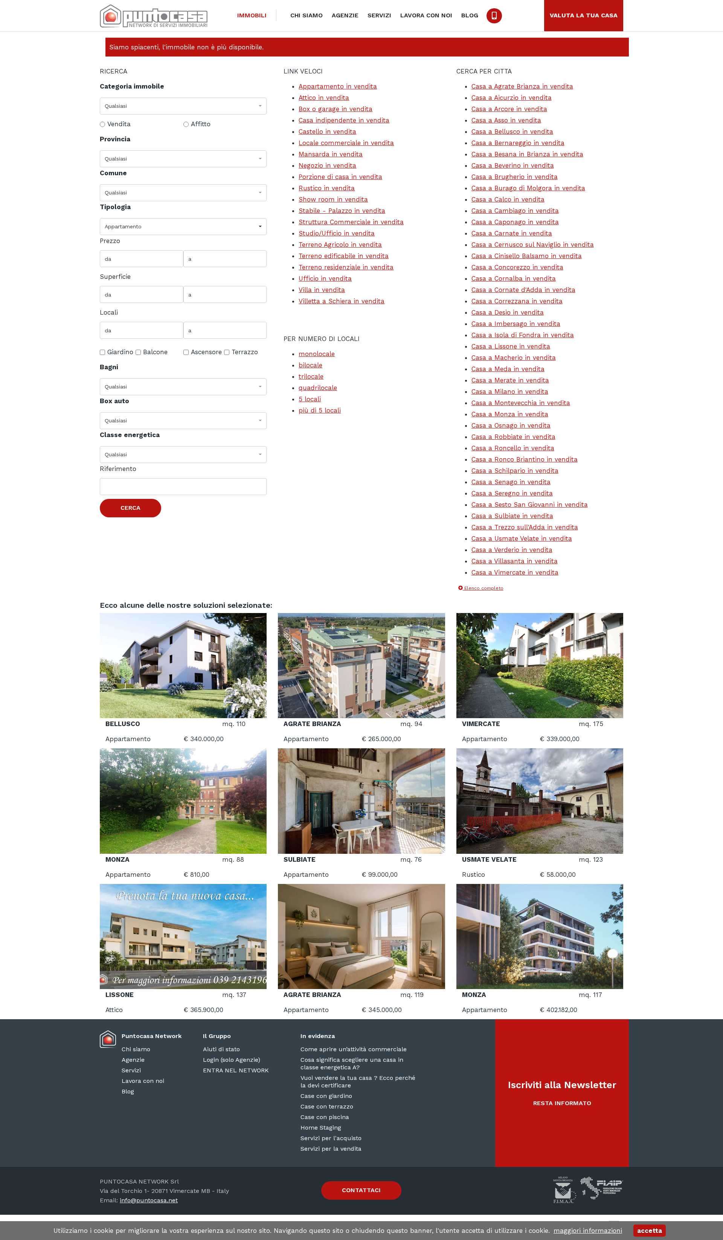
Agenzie (345, 15)
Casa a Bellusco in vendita (512, 131)
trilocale (311, 376)
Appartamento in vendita (338, 86)
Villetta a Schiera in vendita (341, 301)
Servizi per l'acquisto (331, 1138)
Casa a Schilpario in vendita (514, 470)
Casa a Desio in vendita (507, 312)
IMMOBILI (252, 15)
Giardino (120, 352)
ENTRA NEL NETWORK (236, 1070)
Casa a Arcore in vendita (509, 109)
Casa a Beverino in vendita (512, 165)
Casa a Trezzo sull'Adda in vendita (524, 527)
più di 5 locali (320, 410)
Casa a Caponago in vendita (515, 222)
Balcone (155, 352)
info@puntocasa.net (149, 1200)
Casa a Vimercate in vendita (514, 572)
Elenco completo (483, 588)
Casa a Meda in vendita (508, 369)
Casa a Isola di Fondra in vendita (522, 335)
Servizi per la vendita (331, 1148)
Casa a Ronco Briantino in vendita (524, 459)
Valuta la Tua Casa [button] (584, 15)
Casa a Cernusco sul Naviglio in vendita (532, 244)
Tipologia (115, 207)
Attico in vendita (324, 97)
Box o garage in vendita (335, 109)
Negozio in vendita (327, 165)
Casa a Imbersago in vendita (515, 323)
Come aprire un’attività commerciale (353, 1049)
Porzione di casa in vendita (340, 176)
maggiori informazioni (588, 1230)
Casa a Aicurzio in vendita (511, 97)
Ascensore (206, 352)
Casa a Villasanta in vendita (514, 561)
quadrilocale (318, 387)
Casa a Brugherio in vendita (514, 176)
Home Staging (320, 1127)
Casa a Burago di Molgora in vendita (528, 188)
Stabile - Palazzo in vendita (342, 210)
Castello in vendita (327, 131)
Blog (469, 15)
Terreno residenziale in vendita (346, 267)
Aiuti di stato (221, 1049)
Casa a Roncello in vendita (512, 448)
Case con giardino (326, 1095)
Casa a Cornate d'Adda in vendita (523, 290)
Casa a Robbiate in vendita (513, 436)
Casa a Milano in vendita (509, 391)
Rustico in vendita (327, 188)
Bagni (109, 367)
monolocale (317, 354)
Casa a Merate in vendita (510, 380)
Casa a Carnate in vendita (511, 233)
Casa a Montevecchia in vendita (520, 403)
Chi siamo (306, 15)
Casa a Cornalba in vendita (513, 278)
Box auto (114, 401)
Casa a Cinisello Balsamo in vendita (526, 256)
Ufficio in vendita (325, 278)
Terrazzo (245, 352)
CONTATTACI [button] (361, 1190)
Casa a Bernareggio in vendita (517, 143)
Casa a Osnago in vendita (511, 425)
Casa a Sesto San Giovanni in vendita (529, 504)
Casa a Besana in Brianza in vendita (527, 154)
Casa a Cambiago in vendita (515, 210)
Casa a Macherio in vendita (513, 357)
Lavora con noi (426, 15)
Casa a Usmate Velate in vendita (521, 538)
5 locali (310, 399)
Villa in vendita (322, 290)
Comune (113, 173)
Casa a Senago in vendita (511, 482)
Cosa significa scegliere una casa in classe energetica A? (351, 1063)
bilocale (310, 365)
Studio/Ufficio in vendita (337, 233)
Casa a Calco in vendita (508, 199)
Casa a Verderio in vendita (511, 549)
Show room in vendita (333, 199)
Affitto (200, 124)
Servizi (379, 15)
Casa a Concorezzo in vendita (517, 267)
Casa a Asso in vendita (506, 120)
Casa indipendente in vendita (344, 120)
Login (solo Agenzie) (231, 1059)
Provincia (115, 139)
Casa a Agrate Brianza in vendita (522, 86)
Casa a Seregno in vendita (512, 493)
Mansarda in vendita (331, 154)
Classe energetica (130, 435)
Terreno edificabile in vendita (344, 256)
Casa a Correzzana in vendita (517, 301)
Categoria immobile (132, 86)
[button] (183, 106)
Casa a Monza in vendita (509, 414)
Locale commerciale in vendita (346, 143)
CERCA (130, 507)
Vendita (119, 124)
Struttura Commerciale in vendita (351, 222)
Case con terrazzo (326, 1106)
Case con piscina (324, 1117)
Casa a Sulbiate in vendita (512, 516)
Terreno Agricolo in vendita (340, 244)
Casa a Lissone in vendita (510, 346)
